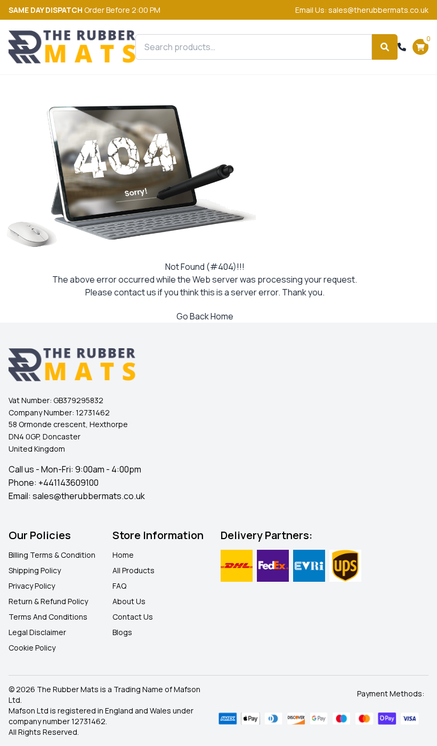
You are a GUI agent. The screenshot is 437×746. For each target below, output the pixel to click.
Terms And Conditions (48, 617)
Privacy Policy (32, 586)
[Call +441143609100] (402, 47)
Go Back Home (204, 316)
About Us (128, 601)
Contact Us (132, 617)
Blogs (122, 632)
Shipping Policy (35, 570)
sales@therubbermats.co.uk (89, 496)
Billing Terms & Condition (52, 555)
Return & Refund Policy (48, 601)
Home (123, 555)
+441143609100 (68, 482)
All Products (133, 570)
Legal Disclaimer (37, 632)
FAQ (119, 586)
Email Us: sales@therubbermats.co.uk (361, 10)
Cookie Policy (32, 648)
